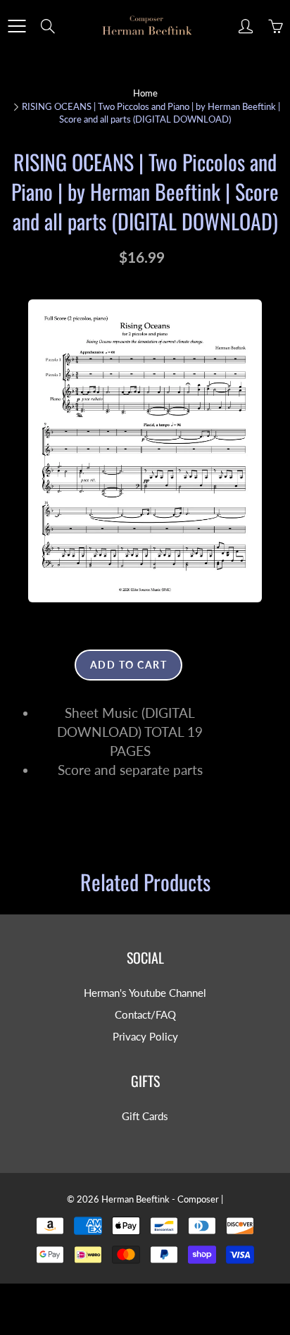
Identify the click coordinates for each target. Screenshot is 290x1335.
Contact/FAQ (145, 1015)
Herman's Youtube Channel (145, 993)
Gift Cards (145, 1116)
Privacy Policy (145, 1037)
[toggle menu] (16, 26)
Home (145, 93)
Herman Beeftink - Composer (160, 1199)
